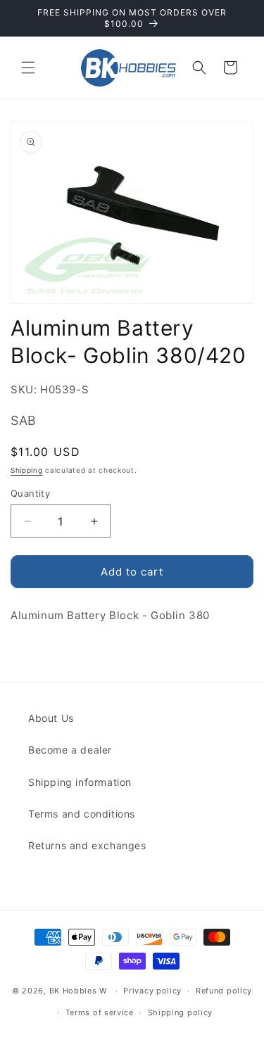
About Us (51, 718)
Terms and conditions (81, 814)
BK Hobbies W (78, 991)
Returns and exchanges (87, 845)
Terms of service (99, 1012)
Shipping (27, 470)
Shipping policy (180, 1012)
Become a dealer (70, 750)
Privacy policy (152, 991)
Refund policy (224, 991)
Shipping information (80, 782)
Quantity (30, 493)
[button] (28, 67)
